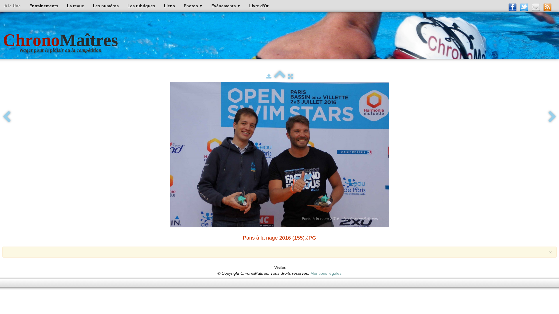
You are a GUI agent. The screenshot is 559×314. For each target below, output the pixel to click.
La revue (75, 5)
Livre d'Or (258, 5)
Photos (193, 5)
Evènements (225, 5)
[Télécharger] (268, 76)
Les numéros (106, 5)
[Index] (280, 76)
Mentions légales (326, 273)
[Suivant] (552, 117)
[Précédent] (6, 117)
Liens (169, 5)
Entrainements (43, 5)
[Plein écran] (290, 76)
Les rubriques (141, 5)
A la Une (12, 5)
